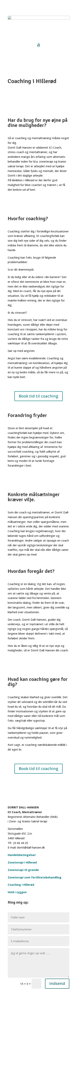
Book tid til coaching (38, 396)
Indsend (57, 983)
